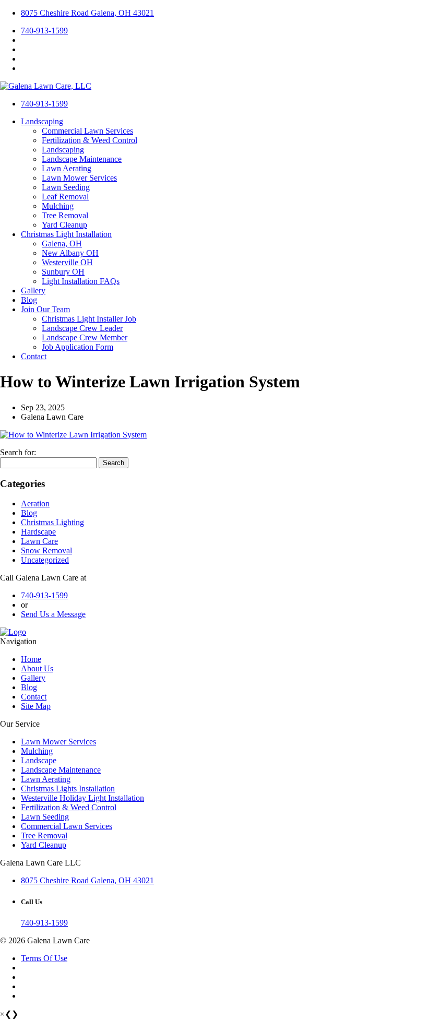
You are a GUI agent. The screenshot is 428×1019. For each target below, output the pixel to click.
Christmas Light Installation (66, 234)
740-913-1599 (44, 30)
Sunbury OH (63, 271)
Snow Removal (46, 550)
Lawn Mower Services (79, 177)
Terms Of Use (44, 958)
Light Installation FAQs (81, 281)
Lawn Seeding (66, 187)
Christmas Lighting (52, 522)
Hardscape (38, 531)
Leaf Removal (65, 196)
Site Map (36, 706)
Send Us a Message (53, 614)
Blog (29, 299)
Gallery (33, 290)
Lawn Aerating (66, 168)
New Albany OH (70, 252)
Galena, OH (62, 243)
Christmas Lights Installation (68, 788)
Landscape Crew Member (84, 337)
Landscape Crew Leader (82, 328)
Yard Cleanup (64, 224)
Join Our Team (45, 309)
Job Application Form (77, 346)
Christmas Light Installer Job (89, 318)
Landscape (38, 760)
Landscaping (42, 121)
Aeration (35, 503)
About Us (37, 668)
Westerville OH (67, 262)
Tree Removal (65, 215)
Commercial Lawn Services (87, 130)
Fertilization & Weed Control (89, 140)
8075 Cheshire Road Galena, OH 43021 (87, 12)
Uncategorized (45, 559)
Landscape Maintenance (82, 159)
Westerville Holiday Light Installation (82, 797)
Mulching (58, 206)
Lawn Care (39, 541)
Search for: (18, 452)
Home (31, 659)
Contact (33, 356)
